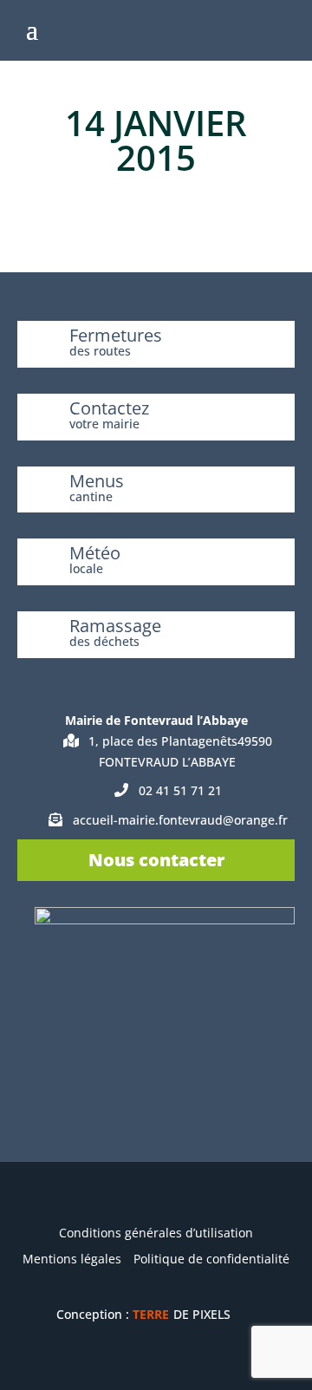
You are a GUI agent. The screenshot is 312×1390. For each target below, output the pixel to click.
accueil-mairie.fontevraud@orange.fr (180, 820)
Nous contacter (156, 859)
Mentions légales (72, 1258)
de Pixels (182, 1314)
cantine (91, 496)
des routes (100, 351)
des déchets (104, 641)
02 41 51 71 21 (180, 790)
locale (86, 568)
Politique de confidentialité (211, 1258)
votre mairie (104, 423)
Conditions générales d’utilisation (156, 1232)
